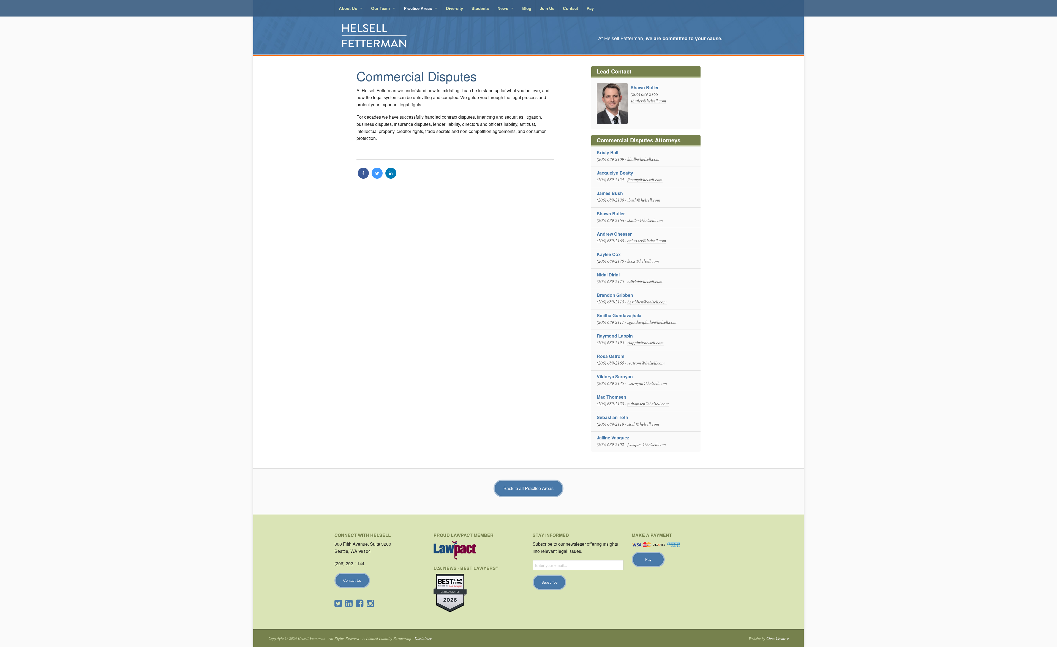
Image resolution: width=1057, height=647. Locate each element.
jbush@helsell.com (643, 200)
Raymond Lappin (615, 336)
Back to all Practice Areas (528, 488)
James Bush (610, 193)
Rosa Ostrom (610, 356)
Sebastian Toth (612, 417)
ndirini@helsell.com (645, 281)
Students (480, 8)
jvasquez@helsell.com (646, 444)
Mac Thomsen (611, 397)
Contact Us (352, 580)
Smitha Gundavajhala (619, 315)
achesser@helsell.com (646, 240)
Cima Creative (777, 638)
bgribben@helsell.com (647, 302)
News (502, 8)
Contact (570, 8)
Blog (526, 8)
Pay (590, 8)
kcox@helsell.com (643, 261)
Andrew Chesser (614, 234)
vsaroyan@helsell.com (647, 383)
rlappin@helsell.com (645, 342)
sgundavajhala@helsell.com (652, 322)
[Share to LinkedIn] (390, 177)
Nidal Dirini (608, 274)
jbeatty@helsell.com (645, 179)
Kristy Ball (607, 152)
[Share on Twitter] (377, 177)
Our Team (380, 8)
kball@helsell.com (643, 159)
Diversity (454, 8)
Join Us (547, 8)
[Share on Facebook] (363, 177)
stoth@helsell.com (643, 424)
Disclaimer (423, 638)
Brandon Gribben (615, 295)
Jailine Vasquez (613, 437)
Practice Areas (418, 8)
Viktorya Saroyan (615, 376)
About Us (348, 8)
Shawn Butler (645, 87)
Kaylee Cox (609, 254)
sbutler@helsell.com (648, 101)
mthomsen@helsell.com (648, 403)
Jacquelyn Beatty (615, 173)
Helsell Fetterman (396, 36)
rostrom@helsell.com (646, 363)
